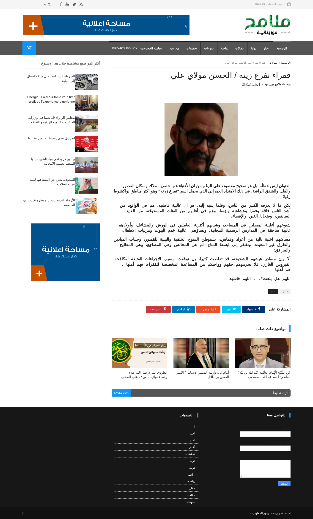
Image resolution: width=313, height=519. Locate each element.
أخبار (192, 433)
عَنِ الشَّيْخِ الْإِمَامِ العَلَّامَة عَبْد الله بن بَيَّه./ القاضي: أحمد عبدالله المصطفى (264, 375)
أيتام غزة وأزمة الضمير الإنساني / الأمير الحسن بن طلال (202, 375)
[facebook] (61, 4)
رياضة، (191, 481)
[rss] (81, 4)
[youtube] (67, 4)
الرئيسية (282, 48)
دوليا (253, 48)
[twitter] (74, 4)
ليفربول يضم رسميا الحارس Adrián (51, 138)
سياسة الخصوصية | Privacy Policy (137, 48)
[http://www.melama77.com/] (106, 34)
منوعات (209, 48)
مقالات (239, 48)
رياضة (224, 48)
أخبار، (191, 447)
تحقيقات (192, 48)
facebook (121, 393)
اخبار (266, 48)
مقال (192, 488)
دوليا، (192, 467)
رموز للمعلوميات (259, 513)
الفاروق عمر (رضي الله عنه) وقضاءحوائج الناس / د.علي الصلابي (144, 375)
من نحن (174, 48)
